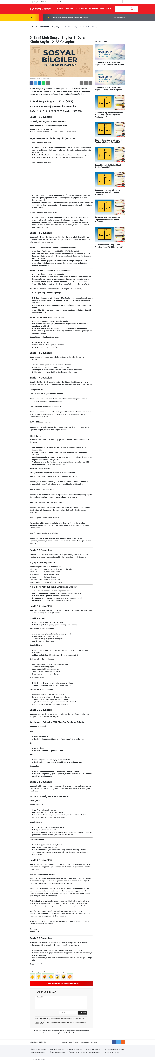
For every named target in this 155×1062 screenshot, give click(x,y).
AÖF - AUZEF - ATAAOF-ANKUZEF (86, 9)
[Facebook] (31, 83)
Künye (70, 1042)
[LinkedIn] (39, 83)
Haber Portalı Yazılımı (39, 1059)
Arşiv (53, 2)
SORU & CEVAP (44, 27)
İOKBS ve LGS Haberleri (38, 1049)
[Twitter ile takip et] (118, 1042)
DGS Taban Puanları (113, 1052)
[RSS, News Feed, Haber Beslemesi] (123, 1042)
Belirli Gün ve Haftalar (94, 1049)
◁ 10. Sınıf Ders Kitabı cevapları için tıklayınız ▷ (61, 983)
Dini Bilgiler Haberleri (57, 1049)
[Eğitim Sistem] (41, 9)
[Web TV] (120, 2)
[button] (81, 83)
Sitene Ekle (59, 2)
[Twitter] (35, 83)
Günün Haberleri (45, 2)
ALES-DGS (69, 9)
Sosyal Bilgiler (56, 27)
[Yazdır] (48, 83)
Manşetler (36, 2)
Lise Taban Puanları (94, 1052)
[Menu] (117, 9)
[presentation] (36, 17)
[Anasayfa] (31, 2)
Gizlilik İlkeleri (85, 1042)
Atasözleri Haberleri (75, 1049)
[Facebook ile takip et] (114, 1042)
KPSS (102, 9)
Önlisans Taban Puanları (57, 1052)
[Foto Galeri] (124, 2)
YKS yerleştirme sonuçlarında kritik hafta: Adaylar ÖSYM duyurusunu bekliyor (76, 17)
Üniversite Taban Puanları (77, 1052)
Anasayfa (34, 27)
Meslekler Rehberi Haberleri (115, 1049)
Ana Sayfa (60, 9)
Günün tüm (119, 17)
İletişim (77, 1042)
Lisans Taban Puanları (38, 1052)
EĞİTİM (108, 9)
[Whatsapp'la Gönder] (43, 83)
